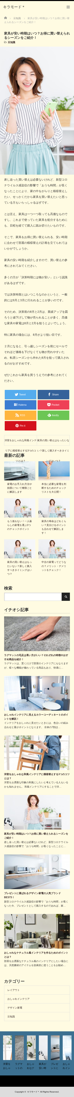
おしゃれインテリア (18, 998)
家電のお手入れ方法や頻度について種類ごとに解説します (19, 488)
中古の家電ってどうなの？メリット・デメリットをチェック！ (54, 566)
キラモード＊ (33, 1092)
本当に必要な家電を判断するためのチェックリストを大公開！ (54, 488)
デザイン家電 (14, 1007)
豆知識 (11, 42)
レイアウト (13, 990)
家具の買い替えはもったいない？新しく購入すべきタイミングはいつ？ (53, 442)
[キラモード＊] (14, 7)
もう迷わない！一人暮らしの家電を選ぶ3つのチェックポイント (19, 525)
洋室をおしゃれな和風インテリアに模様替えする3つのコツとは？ (21, 442)
